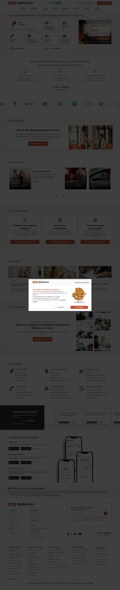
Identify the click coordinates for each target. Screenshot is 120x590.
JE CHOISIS (60, 307)
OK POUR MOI (79, 307)
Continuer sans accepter (81, 284)
